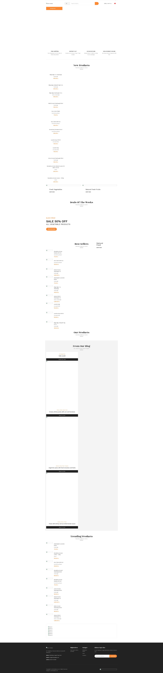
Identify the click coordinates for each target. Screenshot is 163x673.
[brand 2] (50, 628)
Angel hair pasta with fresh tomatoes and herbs (62, 467)
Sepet (83, 651)
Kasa (83, 653)
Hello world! (62, 356)
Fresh (61, 410)
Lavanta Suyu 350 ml (56, 140)
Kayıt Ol (109, 3)
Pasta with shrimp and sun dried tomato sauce (62, 523)
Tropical (66, 465)
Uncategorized (62, 354)
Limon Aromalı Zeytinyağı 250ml (55, 158)
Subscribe (113, 656)
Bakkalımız (84, 650)
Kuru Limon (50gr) (56, 111)
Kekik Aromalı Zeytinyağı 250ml (55, 103)
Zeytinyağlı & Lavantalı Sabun (59, 278)
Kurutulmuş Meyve (56, 113)
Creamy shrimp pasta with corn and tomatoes (62, 411)
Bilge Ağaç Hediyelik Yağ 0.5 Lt (56, 85)
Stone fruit (65, 410)
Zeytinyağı (56, 76)
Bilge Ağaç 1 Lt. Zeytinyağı (56, 74)
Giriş (105, 3)
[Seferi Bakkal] (49, 3)
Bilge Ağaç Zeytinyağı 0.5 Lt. (55, 93)
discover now (51, 229)
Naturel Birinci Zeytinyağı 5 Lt (57, 297)
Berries (57, 465)
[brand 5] (50, 633)
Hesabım (84, 655)
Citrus (58, 410)
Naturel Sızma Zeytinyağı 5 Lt (57, 270)
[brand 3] (50, 630)
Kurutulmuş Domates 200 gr (55, 129)
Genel (53, 94)
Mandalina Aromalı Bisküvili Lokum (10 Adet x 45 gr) (56, 167)
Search (97, 3)
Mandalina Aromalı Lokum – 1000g (56, 178)
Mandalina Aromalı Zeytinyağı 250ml (58, 571)
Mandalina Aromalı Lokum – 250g (58, 554)
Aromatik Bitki (56, 141)
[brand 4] (50, 631)
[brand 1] (50, 626)
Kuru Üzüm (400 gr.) (55, 121)
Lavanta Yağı (56, 147)
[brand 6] (50, 634)
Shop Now (52, 191)
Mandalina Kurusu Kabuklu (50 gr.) (58, 252)
